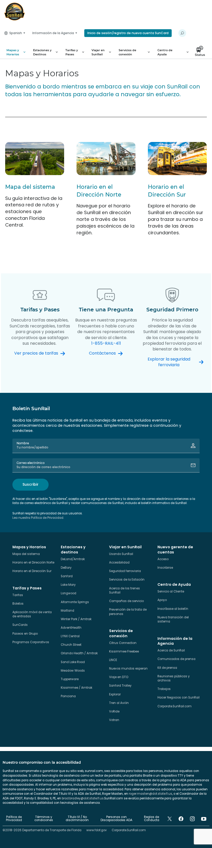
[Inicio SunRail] (14, 11)
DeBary (66, 568)
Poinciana (68, 696)
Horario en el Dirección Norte (33, 562)
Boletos (18, 604)
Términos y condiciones (43, 818)
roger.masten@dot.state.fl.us (150, 794)
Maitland (67, 611)
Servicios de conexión (127, 52)
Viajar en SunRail (98, 52)
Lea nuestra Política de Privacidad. (38, 518)
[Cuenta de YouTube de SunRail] (203, 818)
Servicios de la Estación (127, 579)
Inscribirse (165, 568)
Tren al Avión (119, 703)
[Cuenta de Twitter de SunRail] (169, 818)
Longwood (68, 593)
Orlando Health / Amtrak (79, 653)
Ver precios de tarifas (36, 353)
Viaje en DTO (118, 677)
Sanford (67, 576)
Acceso (163, 559)
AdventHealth (71, 628)
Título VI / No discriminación (77, 818)
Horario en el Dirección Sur (31, 571)
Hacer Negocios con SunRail (178, 697)
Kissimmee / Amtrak (76, 688)
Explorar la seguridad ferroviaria (169, 362)
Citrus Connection (123, 643)
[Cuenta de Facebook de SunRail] (181, 818)
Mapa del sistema (30, 186)
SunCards (20, 625)
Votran (114, 720)
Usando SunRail (121, 554)
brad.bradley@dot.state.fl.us (83, 798)
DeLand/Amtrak (73, 559)
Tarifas (17, 595)
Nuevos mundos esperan (128, 668)
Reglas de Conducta (151, 818)
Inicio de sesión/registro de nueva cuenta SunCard (128, 33)
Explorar (115, 694)
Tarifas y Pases (71, 52)
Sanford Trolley (120, 686)
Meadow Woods (73, 671)
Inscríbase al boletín (172, 609)
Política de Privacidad (14, 818)
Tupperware (70, 679)
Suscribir (30, 484)
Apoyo (162, 600)
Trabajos (164, 689)
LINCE (113, 660)
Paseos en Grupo (25, 634)
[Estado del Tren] (201, 52)
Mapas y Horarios (12, 52)
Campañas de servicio (126, 601)
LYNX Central (70, 636)
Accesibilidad (119, 562)
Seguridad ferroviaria (125, 571)
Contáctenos (102, 353)
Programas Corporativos (30, 642)
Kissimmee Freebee (124, 651)
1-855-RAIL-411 (106, 343)
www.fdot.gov (96, 830)
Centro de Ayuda (164, 52)
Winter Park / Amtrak (76, 619)
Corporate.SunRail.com (174, 706)
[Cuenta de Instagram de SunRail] (192, 818)
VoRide (114, 711)
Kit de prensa (167, 668)
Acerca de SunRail (171, 650)
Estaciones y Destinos (42, 52)
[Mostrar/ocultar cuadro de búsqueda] (182, 33)
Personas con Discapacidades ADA (116, 818)
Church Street (71, 645)
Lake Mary (68, 585)
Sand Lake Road (73, 662)
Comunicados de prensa (176, 659)
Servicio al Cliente (170, 591)
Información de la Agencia (53, 33)
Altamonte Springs (75, 602)
